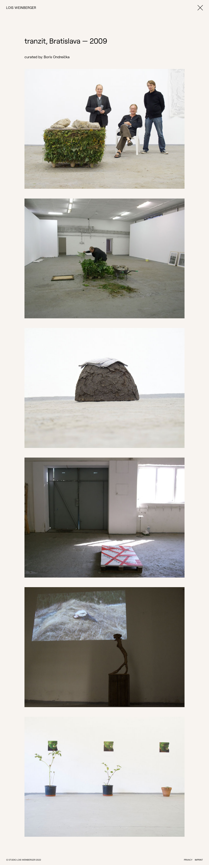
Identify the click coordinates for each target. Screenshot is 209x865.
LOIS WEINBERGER (21, 8)
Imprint (199, 859)
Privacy (188, 859)
